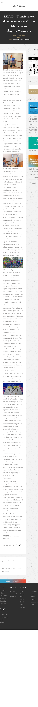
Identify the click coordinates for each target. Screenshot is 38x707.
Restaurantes (34, 602)
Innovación (34, 591)
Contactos (3, 604)
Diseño (22, 602)
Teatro (32, 604)
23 (37, 70)
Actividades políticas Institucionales (22, 39)
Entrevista (13, 596)
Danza (22, 599)
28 (34, 72)
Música (33, 599)
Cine (21, 596)
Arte (21, 591)
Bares (22, 594)
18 (30, 70)
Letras (32, 594)
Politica (12, 591)
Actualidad (13, 594)
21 (34, 70)
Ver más (33, 183)
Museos (33, 596)
